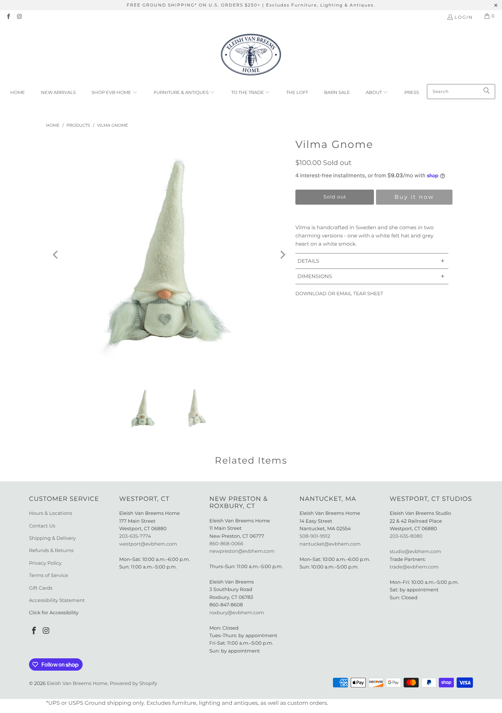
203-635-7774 (135, 536)
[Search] (486, 91)
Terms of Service (48, 575)
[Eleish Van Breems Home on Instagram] (19, 17)
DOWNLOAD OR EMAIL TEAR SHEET (339, 293)
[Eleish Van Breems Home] (251, 55)
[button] (115, 92)
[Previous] (56, 254)
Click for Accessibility (54, 612)
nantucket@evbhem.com (330, 544)
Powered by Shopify (133, 683)
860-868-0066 (226, 543)
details (371, 260)
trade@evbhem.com (414, 567)
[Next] (282, 254)
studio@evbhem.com (415, 551)
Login (464, 17)
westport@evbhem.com (148, 544)
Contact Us (42, 526)
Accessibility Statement (57, 600)
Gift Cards (41, 588)
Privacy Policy (45, 563)
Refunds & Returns (51, 550)
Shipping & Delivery (52, 538)
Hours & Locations (50, 513)
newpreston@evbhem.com (242, 551)
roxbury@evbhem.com (236, 612)
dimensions (371, 276)
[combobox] (461, 91)
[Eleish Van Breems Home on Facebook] (8, 17)
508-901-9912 (314, 536)
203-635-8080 (406, 536)
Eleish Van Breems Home (77, 683)
